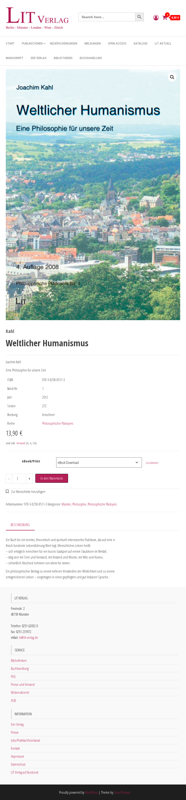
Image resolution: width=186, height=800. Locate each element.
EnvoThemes (122, 792)
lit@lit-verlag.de (28, 637)
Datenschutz (18, 764)
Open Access (117, 43)
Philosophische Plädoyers (57, 423)
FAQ (13, 676)
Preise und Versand (23, 684)
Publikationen (32, 43)
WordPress (91, 792)
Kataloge (140, 43)
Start (10, 43)
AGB (13, 700)
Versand (20, 443)
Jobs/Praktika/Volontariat (25, 740)
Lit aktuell (163, 43)
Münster (66, 504)
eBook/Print (31, 461)
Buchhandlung (91, 58)
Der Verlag (38, 58)
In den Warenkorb (51, 478)
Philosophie (79, 504)
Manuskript (14, 58)
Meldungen (93, 43)
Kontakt (15, 748)
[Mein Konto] (156, 17)
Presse (15, 732)
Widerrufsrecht (20, 692)
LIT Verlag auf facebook (24, 772)
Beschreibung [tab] (20, 524)
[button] (172, 77)
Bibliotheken (63, 58)
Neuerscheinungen (63, 43)
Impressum (17, 756)
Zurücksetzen (152, 463)
